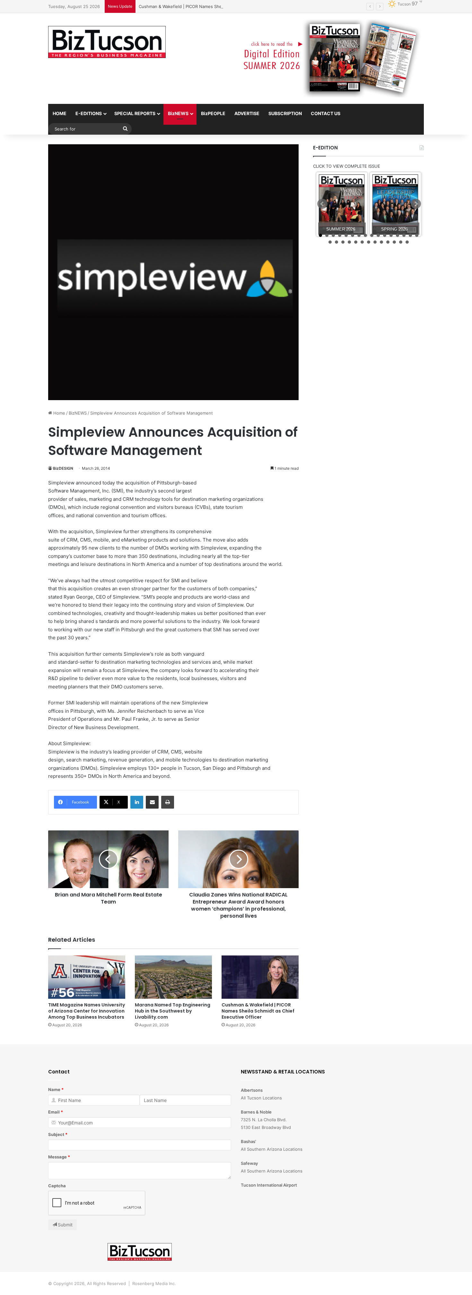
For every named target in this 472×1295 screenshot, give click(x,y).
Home (58, 413)
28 (400, 242)
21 (355, 242)
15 (410, 235)
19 (343, 242)
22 (362, 242)
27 (394, 242)
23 (368, 242)
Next (416, 204)
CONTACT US (325, 113)
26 (387, 242)
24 (375, 242)
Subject (56, 1134)
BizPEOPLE (213, 113)
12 (391, 235)
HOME (59, 113)
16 (416, 235)
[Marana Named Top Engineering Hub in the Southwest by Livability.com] (173, 977)
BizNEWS (178, 113)
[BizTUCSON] (107, 42)
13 (397, 235)
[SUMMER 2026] (342, 204)
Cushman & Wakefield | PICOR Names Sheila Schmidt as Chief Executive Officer (218, 6)
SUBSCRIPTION (285, 113)
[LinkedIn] (136, 802)
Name (54, 1089)
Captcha (57, 1185)
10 (378, 235)
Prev (322, 204)
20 (349, 242)
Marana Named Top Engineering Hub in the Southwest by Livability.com (172, 1011)
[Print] (167, 802)
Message (57, 1156)
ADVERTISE (246, 113)
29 (407, 242)
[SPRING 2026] (395, 204)
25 (381, 242)
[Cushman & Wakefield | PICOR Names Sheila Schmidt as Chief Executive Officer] (260, 977)
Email (54, 1111)
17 (330, 242)
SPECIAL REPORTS (134, 113)
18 (336, 242)
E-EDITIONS (88, 113)
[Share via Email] (152, 802)
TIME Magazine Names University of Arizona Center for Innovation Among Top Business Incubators (86, 1011)
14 (404, 235)
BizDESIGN (63, 468)
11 (384, 235)
